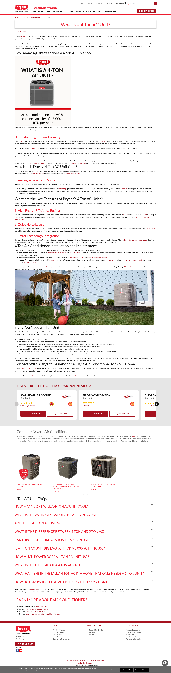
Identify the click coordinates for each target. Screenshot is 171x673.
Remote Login (131, 634)
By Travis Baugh (20, 32)
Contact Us (20, 636)
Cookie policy (40, 671)
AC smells (127, 267)
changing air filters (77, 258)
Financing (92, 634)
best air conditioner (80, 376)
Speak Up (93, 660)
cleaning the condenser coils (97, 258)
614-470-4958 (60, 414)
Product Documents (133, 630)
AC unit (23, 36)
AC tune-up (52, 260)
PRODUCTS (55, 626)
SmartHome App (132, 637)
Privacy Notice (72, 660)
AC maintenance (30, 262)
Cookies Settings (113, 670)
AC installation (74, 253)
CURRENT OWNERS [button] (74, 11)
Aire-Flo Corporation (96, 395)
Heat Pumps (57, 637)
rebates (124, 189)
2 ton (37, 607)
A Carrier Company (85, 663)
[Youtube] (20, 650)
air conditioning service (49, 267)
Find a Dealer (26, 644)
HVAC (21, 141)
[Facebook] (17, 650)
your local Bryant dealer (33, 376)
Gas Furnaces (57, 634)
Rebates (92, 632)
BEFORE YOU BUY (94, 626)
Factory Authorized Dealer (56, 253)
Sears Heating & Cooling (36, 395)
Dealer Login (20, 639)
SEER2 (125, 215)
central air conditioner (28, 368)
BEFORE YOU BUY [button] (54, 11)
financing (62, 189)
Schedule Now (33, 414)
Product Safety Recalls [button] (86, 3)
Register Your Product (134, 632)
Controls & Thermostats (61, 639)
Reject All (126, 670)
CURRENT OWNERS (131, 626)
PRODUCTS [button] (38, 11)
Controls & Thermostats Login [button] (104, 3)
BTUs (104, 141)
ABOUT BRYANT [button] (93, 11)
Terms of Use (83, 660)
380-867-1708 (122, 414)
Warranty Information (134, 639)
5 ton (46, 607)
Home (17, 17)
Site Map (100, 660)
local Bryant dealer (79, 163)
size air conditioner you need (37, 163)
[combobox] (141, 3)
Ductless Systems (59, 632)
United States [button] (122, 3)
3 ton (41, 607)
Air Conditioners (37, 17)
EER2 (145, 215)
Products (25, 17)
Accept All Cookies (142, 670)
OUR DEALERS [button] (110, 11)
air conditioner (36, 44)
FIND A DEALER (147, 11)
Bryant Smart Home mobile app (135, 240)
